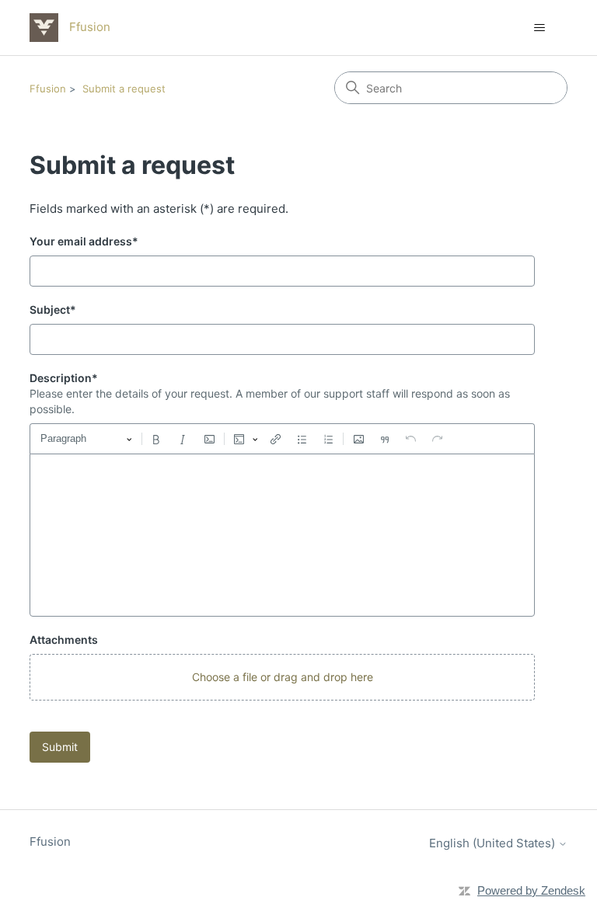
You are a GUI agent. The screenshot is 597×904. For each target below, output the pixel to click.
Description (64, 377)
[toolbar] (282, 439)
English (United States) (493, 843)
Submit (60, 746)
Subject (53, 309)
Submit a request (124, 88)
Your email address (84, 241)
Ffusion (48, 88)
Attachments (64, 639)
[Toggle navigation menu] (539, 28)
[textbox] (282, 535)
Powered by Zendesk (531, 890)
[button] (282, 677)
